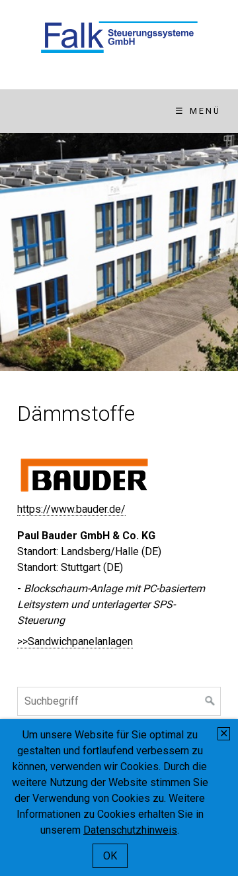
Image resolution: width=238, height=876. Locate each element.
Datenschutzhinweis (130, 830)
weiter (221, 252)
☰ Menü (198, 111)
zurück (16, 252)
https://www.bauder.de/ (71, 509)
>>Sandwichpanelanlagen (75, 641)
